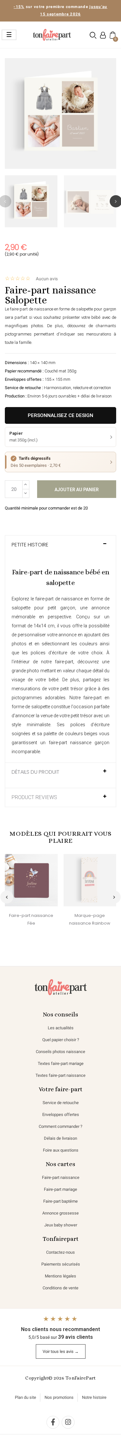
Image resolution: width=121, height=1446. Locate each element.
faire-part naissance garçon (79, 742)
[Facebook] (52, 1422)
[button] (93, 35)
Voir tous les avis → (61, 1351)
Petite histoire (30, 545)
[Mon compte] (102, 35)
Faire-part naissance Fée (31, 919)
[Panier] (112, 34)
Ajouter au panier (77, 489)
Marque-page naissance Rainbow (89, 919)
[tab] (60, 548)
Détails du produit (35, 772)
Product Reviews (34, 797)
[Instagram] (68, 1422)
